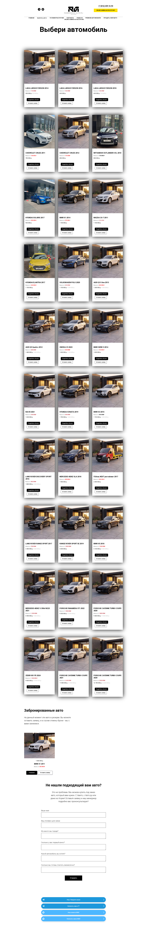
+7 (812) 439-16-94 (105, 6)
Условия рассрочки (57, 18)
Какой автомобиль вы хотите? (53, 854)
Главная (31, 18)
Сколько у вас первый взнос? (53, 842)
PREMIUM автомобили (93, 18)
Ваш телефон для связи (50, 821)
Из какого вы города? (49, 831)
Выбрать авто (42, 18)
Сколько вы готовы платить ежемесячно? (58, 865)
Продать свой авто (110, 18)
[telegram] (39, 10)
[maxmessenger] (43, 10)
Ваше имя (45, 811)
